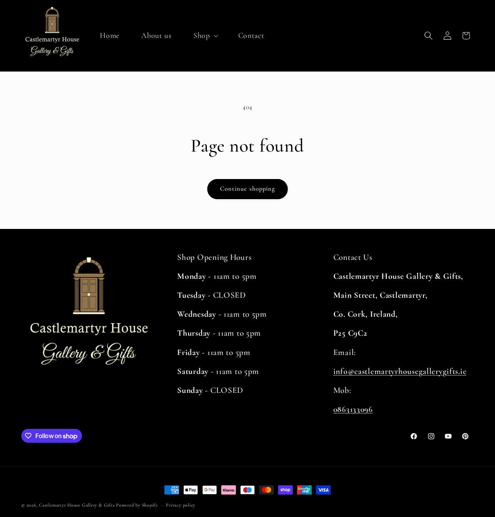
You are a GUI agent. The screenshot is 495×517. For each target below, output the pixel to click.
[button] (205, 36)
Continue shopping (247, 189)
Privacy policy (180, 505)
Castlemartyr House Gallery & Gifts (76, 505)
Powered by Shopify (137, 505)
